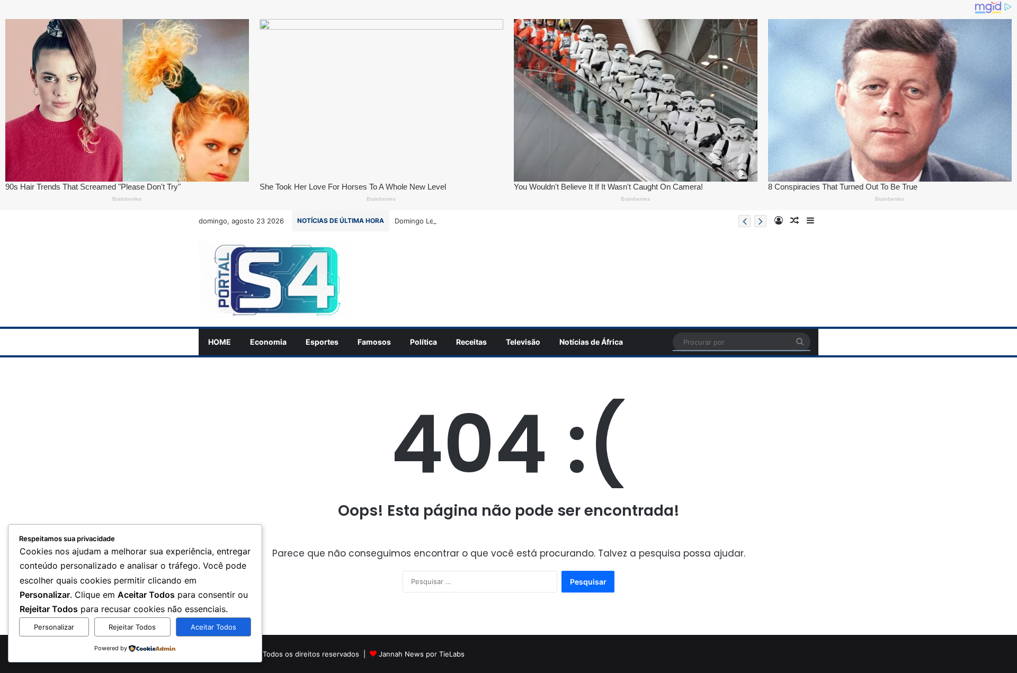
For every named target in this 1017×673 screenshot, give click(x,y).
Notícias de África (591, 341)
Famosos (374, 341)
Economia (268, 341)
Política (423, 341)
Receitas (471, 341)
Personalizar (54, 627)
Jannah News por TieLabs (422, 654)
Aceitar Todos (213, 627)
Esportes (322, 341)
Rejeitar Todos (132, 627)
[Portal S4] (275, 279)
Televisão (523, 341)
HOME (219, 341)
